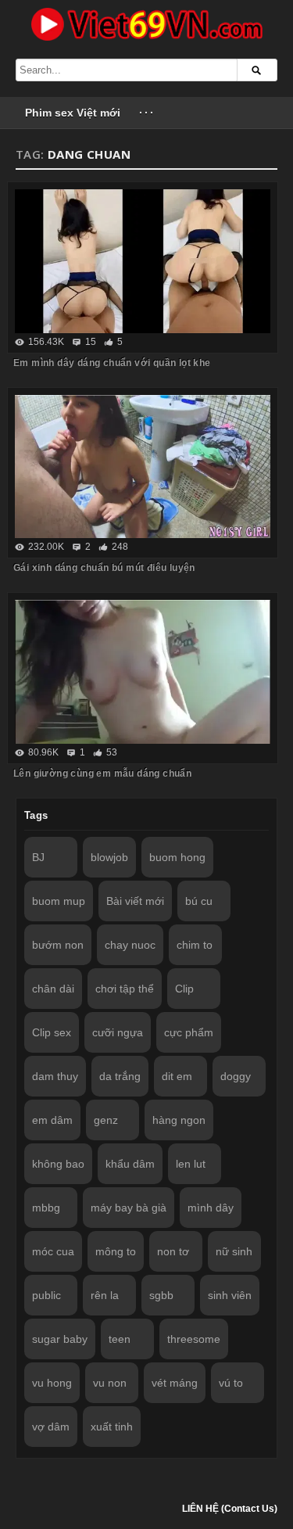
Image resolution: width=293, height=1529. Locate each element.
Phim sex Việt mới (72, 112)
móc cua (53, 1251)
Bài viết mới (135, 901)
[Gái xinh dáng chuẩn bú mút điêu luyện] (142, 467)
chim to (195, 945)
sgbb (161, 1295)
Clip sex (51, 1032)
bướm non (58, 945)
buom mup (58, 901)
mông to (115, 1251)
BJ (38, 857)
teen (119, 1339)
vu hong (52, 1382)
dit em (177, 1076)
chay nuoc (130, 945)
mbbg (46, 1207)
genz (106, 1120)
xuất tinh (112, 1426)
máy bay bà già (128, 1207)
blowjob (109, 857)
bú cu (199, 901)
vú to (231, 1382)
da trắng (120, 1076)
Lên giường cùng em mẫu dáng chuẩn (102, 773)
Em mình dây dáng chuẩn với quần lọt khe (112, 362)
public (46, 1295)
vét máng (175, 1382)
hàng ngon (178, 1120)
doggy (235, 1076)
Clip (184, 988)
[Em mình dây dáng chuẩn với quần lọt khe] (142, 261)
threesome (193, 1339)
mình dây (211, 1207)
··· (147, 112)
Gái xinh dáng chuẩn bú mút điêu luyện (104, 567)
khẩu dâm (130, 1164)
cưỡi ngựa (117, 1032)
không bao (58, 1164)
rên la (105, 1295)
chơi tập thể (124, 988)
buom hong (177, 857)
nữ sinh (234, 1251)
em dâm (52, 1120)
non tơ (173, 1251)
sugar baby (60, 1339)
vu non (110, 1382)
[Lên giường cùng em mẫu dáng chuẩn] (142, 672)
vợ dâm (51, 1426)
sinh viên (230, 1295)
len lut (190, 1164)
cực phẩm (188, 1032)
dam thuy (55, 1076)
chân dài (53, 988)
